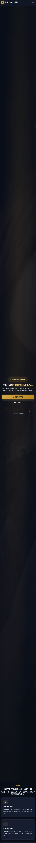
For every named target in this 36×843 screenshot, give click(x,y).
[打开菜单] (33, 2)
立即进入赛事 (19, 397)
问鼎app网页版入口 (12, 2)
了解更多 (19, 402)
